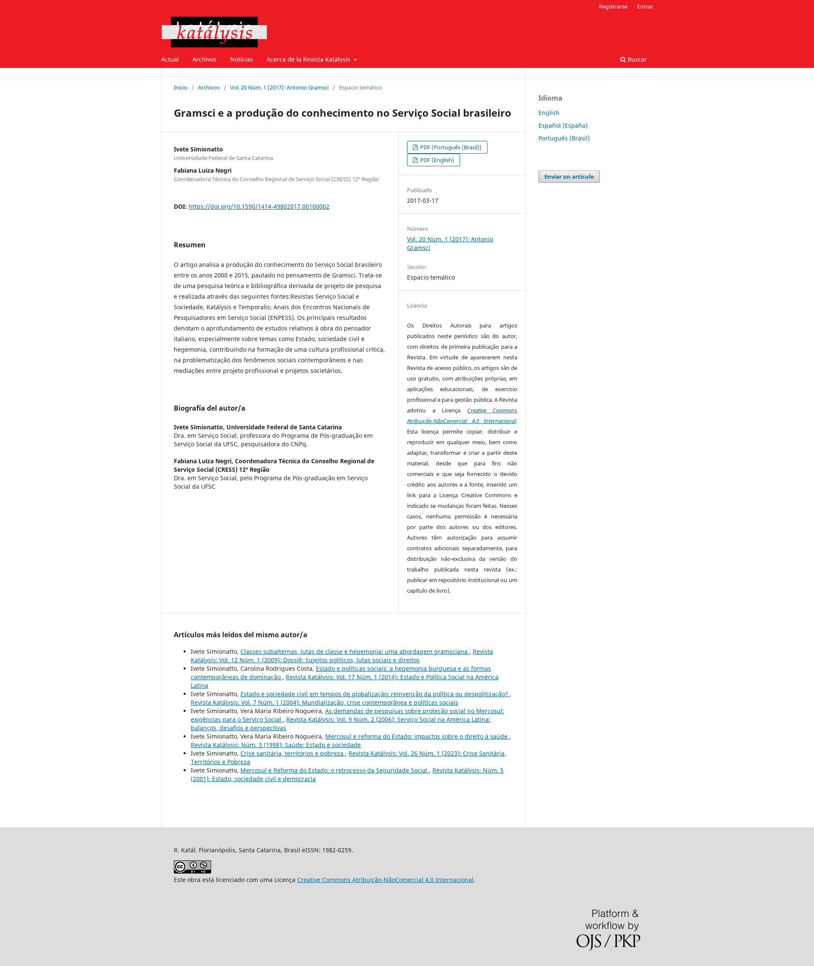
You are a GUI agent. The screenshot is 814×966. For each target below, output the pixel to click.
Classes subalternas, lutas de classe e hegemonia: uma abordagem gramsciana (354, 651)
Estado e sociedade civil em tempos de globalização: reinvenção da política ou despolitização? (375, 694)
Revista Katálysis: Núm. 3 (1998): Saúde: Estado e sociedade (276, 745)
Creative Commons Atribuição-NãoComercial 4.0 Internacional (385, 880)
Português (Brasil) (564, 138)
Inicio (180, 87)
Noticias (241, 59)
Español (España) (563, 125)
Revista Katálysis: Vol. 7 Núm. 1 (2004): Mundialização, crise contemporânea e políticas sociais (324, 702)
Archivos (204, 59)
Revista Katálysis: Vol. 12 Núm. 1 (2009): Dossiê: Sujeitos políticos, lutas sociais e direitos (342, 655)
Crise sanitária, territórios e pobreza (292, 753)
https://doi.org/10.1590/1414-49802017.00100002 (259, 206)
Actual (170, 59)
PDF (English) (436, 160)
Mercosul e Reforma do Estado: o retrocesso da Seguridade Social (334, 770)
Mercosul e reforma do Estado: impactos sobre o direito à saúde (417, 736)
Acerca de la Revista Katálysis (309, 59)
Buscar (636, 59)
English (549, 113)
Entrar (645, 6)
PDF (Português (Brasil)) (450, 147)
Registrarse (613, 6)
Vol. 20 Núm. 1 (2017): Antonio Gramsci (279, 87)
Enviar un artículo (569, 176)
